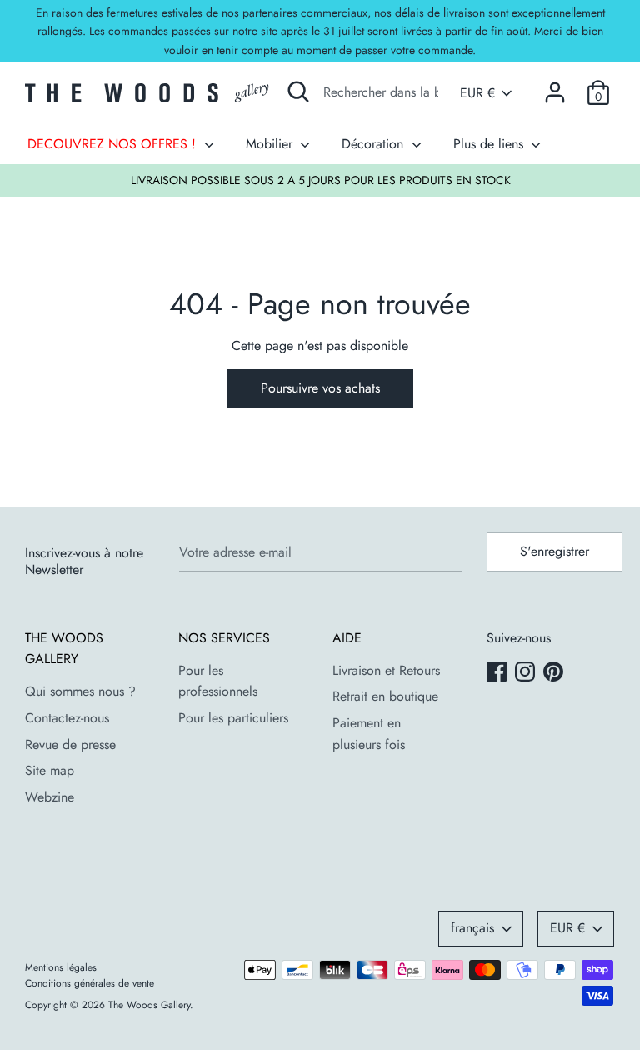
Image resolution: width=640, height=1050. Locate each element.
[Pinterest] (555, 673)
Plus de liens (490, 143)
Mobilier (271, 143)
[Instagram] (526, 673)
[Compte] (555, 86)
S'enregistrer (554, 551)
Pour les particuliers (233, 718)
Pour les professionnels (218, 681)
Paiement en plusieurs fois (368, 733)
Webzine (49, 797)
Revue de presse (70, 744)
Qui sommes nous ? (80, 691)
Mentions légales (61, 967)
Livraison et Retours (386, 670)
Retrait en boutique (385, 696)
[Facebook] (498, 673)
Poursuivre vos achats (320, 388)
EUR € (477, 93)
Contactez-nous (67, 718)
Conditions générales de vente (89, 983)
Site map (49, 770)
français (472, 928)
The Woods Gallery (149, 1005)
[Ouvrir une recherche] (298, 91)
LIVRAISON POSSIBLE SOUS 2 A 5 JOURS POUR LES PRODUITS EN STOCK (321, 180)
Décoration (375, 143)
